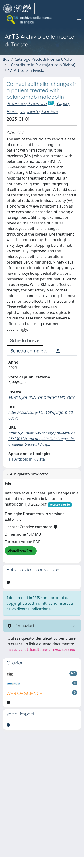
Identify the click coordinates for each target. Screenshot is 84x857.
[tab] (58, 351)
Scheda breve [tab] (24, 340)
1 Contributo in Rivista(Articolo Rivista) (41, 64)
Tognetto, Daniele (39, 111)
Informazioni (22, 625)
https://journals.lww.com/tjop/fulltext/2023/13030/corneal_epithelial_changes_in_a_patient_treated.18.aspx (41, 438)
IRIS (6, 59)
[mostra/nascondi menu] (79, 19)
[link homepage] (19, 8)
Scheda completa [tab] (29, 351)
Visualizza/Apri (21, 550)
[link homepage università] (29, 19)
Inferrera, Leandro (27, 103)
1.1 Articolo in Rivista (26, 70)
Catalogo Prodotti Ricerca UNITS (43, 59)
